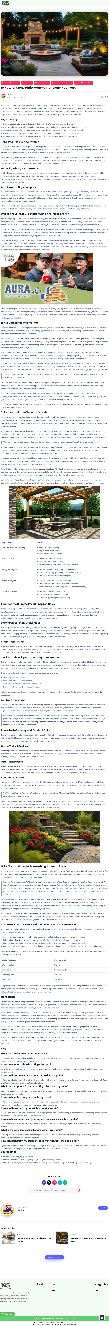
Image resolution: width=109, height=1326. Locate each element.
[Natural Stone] (5, 3)
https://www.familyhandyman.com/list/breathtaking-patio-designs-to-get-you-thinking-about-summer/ (47, 1163)
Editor (9, 95)
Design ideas (27, 83)
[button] (53, 1290)
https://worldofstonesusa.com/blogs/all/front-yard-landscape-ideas (32, 1160)
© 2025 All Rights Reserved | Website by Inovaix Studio (54, 1318)
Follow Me (103, 1208)
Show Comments (54, 1257)
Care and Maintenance (10, 83)
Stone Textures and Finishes (62, 83)
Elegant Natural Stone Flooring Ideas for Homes (34, 1239)
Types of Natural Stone (83, 83)
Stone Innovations (42, 83)
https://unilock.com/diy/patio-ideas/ (18, 1156)
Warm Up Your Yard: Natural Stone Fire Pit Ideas (88, 1239)
